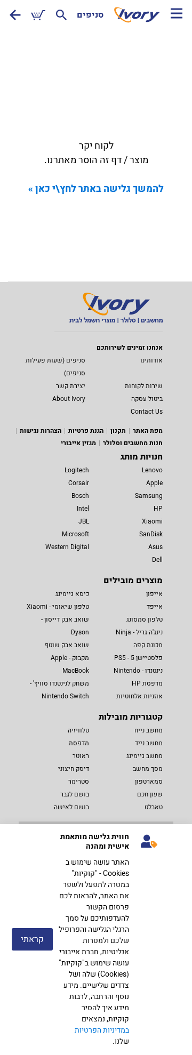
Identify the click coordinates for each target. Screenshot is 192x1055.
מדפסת (79, 743)
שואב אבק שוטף (67, 645)
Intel (83, 508)
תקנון (118, 431)
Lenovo (152, 470)
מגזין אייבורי (78, 443)
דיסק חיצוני (73, 769)
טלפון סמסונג (144, 619)
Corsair (78, 483)
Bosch (80, 496)
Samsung (149, 496)
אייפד (155, 606)
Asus (155, 547)
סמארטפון (149, 781)
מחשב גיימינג (144, 756)
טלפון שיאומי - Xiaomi (58, 606)
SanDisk (151, 534)
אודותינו (151, 360)
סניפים (90, 15)
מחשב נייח (148, 730)
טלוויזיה (78, 730)
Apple (154, 483)
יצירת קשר (70, 386)
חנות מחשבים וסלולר (133, 443)
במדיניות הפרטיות (102, 1030)
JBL (83, 521)
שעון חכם (150, 794)
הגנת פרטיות (85, 431)
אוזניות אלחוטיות (139, 696)
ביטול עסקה (147, 399)
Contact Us (147, 411)
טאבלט (154, 807)
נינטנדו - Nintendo (138, 670)
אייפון (154, 594)
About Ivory (68, 399)
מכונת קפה (148, 645)
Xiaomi (152, 521)
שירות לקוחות (144, 386)
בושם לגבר (74, 794)
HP (158, 508)
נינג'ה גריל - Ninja (139, 632)
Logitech (77, 470)
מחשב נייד (149, 743)
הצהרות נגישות (40, 431)
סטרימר (78, 781)
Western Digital (67, 547)
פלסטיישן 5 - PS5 (138, 658)
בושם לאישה (71, 807)
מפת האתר (148, 431)
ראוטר (81, 756)
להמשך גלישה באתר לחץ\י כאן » (96, 189)
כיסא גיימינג (72, 594)
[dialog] (96, 939)
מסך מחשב (148, 769)
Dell (157, 560)
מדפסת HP (147, 683)
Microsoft (75, 534)
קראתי (32, 939)
